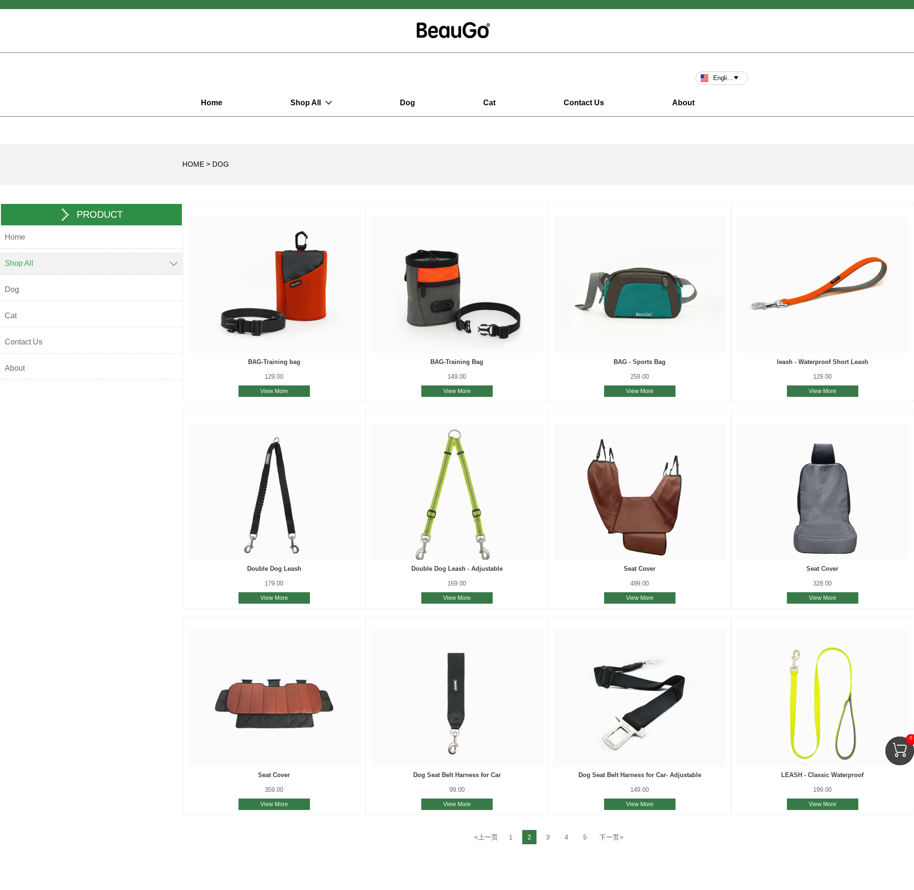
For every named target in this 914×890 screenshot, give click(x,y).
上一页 (486, 837)
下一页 (611, 837)
